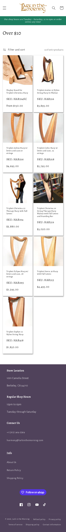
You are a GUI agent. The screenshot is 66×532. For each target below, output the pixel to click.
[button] (4, 8)
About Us (11, 462)
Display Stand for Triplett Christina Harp (17, 91)
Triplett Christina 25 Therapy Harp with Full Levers (16, 211)
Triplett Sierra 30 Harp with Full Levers (47, 272)
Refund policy (39, 519)
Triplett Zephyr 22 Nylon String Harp (15, 333)
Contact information (52, 525)
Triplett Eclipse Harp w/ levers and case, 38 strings (17, 274)
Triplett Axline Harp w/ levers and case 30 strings (17, 151)
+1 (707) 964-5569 (16, 432)
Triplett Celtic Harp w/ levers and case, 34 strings (47, 151)
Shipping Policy (15, 478)
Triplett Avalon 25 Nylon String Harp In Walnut (48, 91)
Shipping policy (32, 525)
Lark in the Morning (21, 519)
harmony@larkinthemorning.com (25, 440)
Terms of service (15, 525)
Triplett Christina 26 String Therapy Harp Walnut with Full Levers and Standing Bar (47, 212)
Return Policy (14, 470)
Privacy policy (55, 519)
